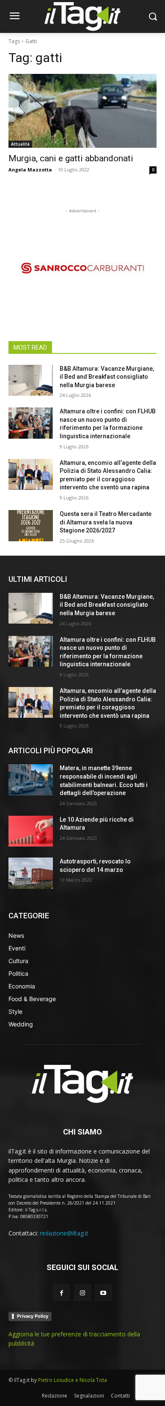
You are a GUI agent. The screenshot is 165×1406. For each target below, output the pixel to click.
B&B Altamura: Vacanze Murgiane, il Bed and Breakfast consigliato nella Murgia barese (107, 376)
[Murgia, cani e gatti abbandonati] (82, 111)
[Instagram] (82, 1292)
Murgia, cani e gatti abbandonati (70, 158)
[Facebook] (61, 1292)
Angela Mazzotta (30, 169)
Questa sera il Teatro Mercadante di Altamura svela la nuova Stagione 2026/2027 (105, 522)
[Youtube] (103, 1292)
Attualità (20, 144)
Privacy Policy (32, 1316)
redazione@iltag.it (64, 1233)
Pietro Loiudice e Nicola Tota (72, 1380)
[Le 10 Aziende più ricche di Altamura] (30, 831)
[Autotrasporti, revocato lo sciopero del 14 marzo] (30, 873)
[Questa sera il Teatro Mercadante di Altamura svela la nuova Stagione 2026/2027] (30, 525)
